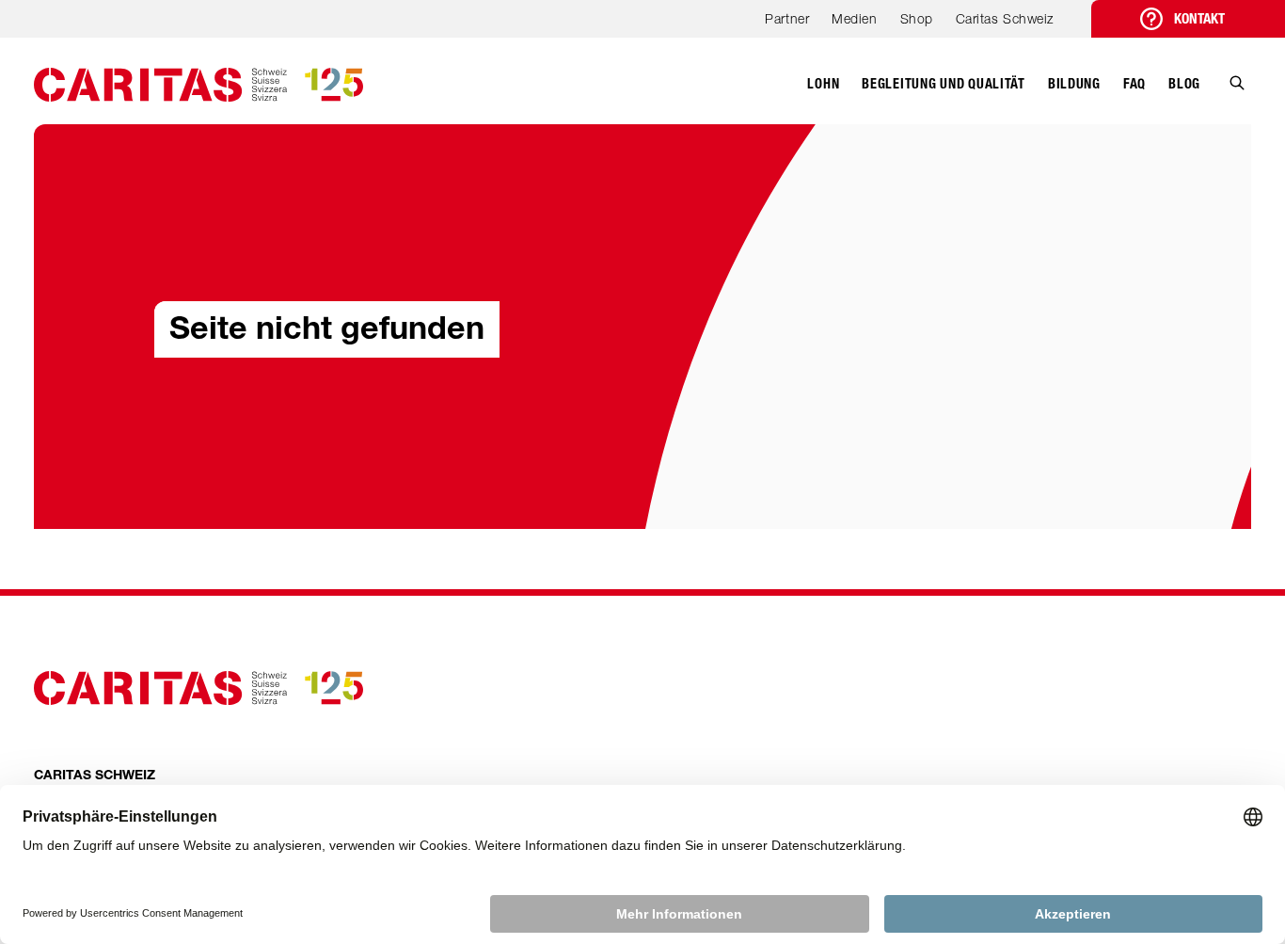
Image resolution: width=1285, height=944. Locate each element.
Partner (787, 18)
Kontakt (1199, 18)
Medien (854, 18)
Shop (916, 18)
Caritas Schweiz (1005, 18)
